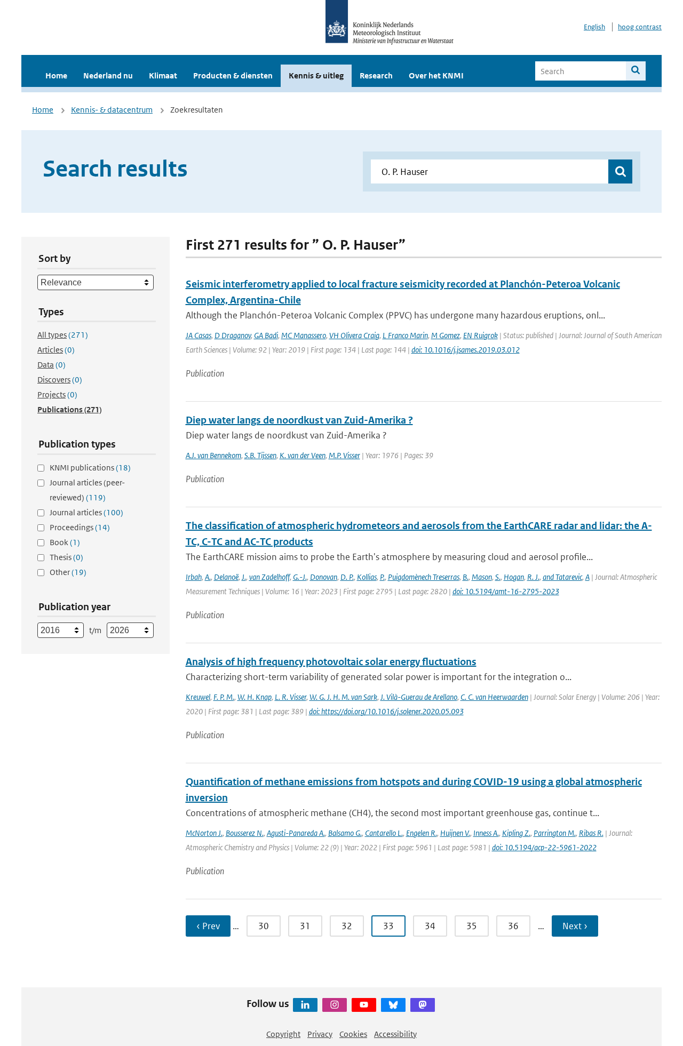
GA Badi (266, 335)
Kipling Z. (516, 833)
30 (263, 926)
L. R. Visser (290, 697)
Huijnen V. (455, 833)
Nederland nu (108, 75)
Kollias (367, 577)
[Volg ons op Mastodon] (422, 1005)
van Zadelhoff (269, 577)
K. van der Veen (302, 455)
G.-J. (300, 577)
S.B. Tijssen (260, 455)
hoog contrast (640, 26)
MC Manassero (303, 335)
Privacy (319, 1034)
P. (382, 577)
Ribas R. (591, 833)
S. (498, 577)
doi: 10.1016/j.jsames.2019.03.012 (465, 350)
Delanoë (226, 577)
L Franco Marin (405, 335)
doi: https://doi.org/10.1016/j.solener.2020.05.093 (386, 711)
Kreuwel (198, 697)
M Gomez (445, 335)
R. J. (533, 577)
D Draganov (233, 335)
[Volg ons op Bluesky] (393, 1005)
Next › (574, 926)
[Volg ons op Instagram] (334, 1005)
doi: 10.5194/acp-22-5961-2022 (544, 847)
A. (208, 577)
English (594, 26)
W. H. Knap (254, 697)
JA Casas (198, 335)
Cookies (353, 1034)
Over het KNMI (436, 75)
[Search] (636, 71)
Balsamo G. (345, 833)
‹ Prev (208, 926)
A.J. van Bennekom (213, 455)
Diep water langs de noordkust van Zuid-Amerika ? (299, 420)
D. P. (347, 577)
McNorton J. (204, 833)
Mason (482, 577)
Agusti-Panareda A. (296, 833)
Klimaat (163, 75)
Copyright (283, 1034)
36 (513, 926)
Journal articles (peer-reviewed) (87, 489)
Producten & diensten (233, 75)
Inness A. (486, 833)
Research (376, 75)
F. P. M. (223, 697)
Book (65, 542)
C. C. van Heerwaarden (494, 697)
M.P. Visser (344, 455)
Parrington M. (555, 833)
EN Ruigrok (480, 335)
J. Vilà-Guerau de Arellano (418, 697)
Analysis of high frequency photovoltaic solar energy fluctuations (331, 662)
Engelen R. (421, 833)
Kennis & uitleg (316, 75)
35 (471, 926)
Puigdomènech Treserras (423, 577)
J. (244, 577)
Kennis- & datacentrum (112, 110)
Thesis (66, 557)
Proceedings (80, 527)
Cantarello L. (384, 833)
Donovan (323, 577)
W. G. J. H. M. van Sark (343, 697)
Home (56, 75)
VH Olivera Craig (354, 335)
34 (430, 926)
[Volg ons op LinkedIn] (305, 1005)
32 (347, 926)
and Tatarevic (562, 577)
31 (305, 926)
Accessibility (395, 1034)
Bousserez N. (245, 833)
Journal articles (86, 512)
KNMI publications (90, 467)
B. (465, 577)
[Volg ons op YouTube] (364, 1005)
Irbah (194, 577)
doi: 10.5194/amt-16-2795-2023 (505, 591)
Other (68, 572)
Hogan (514, 577)
